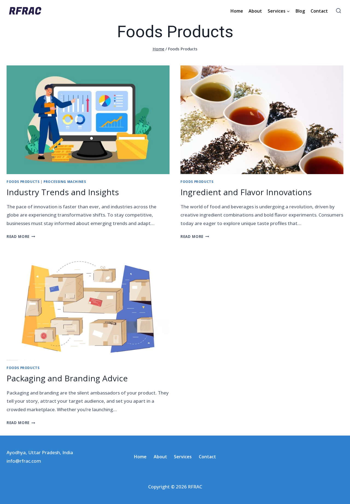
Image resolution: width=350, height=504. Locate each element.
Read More (21, 236)
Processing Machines (64, 181)
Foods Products (23, 181)
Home (237, 11)
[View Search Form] (338, 11)
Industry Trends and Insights (63, 192)
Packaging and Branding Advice (67, 378)
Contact (319, 11)
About (255, 11)
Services (183, 457)
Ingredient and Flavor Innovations (246, 192)
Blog (300, 11)
